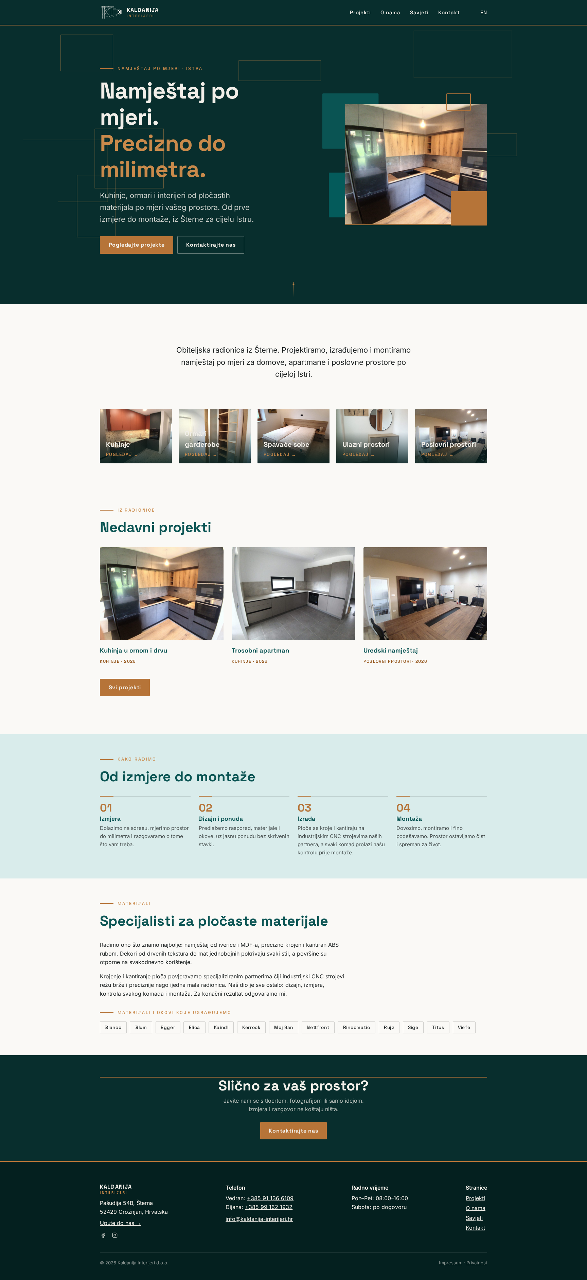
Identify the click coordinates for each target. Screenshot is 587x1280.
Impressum (450, 1262)
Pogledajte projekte (137, 244)
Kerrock (251, 1027)
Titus (438, 1027)
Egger (168, 1027)
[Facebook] (103, 1235)
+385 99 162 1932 (268, 1207)
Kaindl (221, 1027)
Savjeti (419, 12)
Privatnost (476, 1262)
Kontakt (449, 12)
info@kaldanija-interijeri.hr (259, 1218)
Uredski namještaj (390, 650)
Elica (194, 1027)
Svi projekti (125, 687)
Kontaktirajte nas (211, 244)
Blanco (113, 1027)
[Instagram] (114, 1235)
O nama (390, 12)
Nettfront (318, 1027)
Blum (141, 1027)
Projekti (360, 12)
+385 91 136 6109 (270, 1198)
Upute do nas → (120, 1223)
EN (483, 12)
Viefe (464, 1027)
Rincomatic (356, 1027)
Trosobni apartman (260, 650)
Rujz (389, 1027)
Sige (413, 1027)
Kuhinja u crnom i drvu (133, 650)
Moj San (283, 1027)
